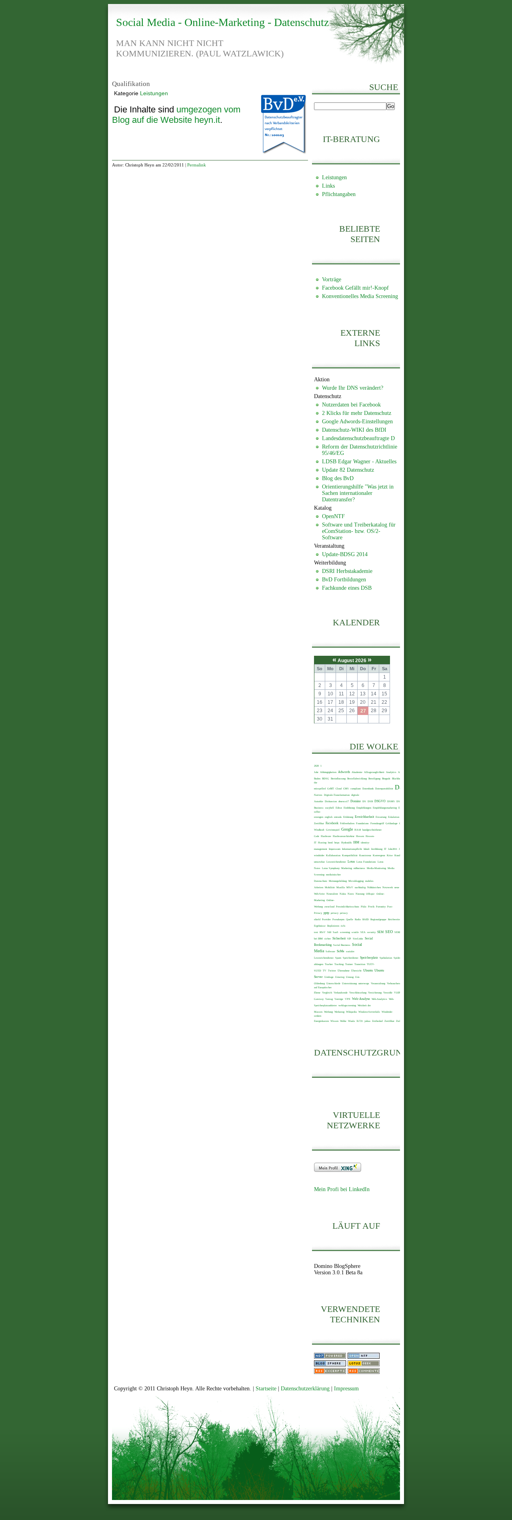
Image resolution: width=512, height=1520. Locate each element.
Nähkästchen (374, 887)
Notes (351, 893)
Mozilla (340, 887)
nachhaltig (360, 887)
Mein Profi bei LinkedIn (342, 1189)
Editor (339, 807)
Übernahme (344, 970)
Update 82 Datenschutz (348, 470)
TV (324, 970)
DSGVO (380, 801)
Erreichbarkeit (364, 817)
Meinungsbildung (338, 880)
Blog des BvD (338, 478)
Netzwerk (387, 887)
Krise (390, 855)
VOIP (397, 992)
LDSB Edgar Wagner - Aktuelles (359, 462)
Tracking (339, 964)
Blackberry (397, 778)
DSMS (391, 801)
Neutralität (332, 893)
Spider (397, 957)
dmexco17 (343, 801)
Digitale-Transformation (337, 794)
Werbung (328, 1011)
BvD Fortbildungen (344, 580)
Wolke (343, 1020)
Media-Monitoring (376, 868)
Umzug (350, 976)
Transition (359, 964)
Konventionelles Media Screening (360, 296)
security (371, 932)
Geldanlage (392, 823)
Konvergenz (379, 855)
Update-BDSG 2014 (345, 554)
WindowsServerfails (369, 1011)
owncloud (329, 906)
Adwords (344, 772)
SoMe (340, 951)
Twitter (332, 970)
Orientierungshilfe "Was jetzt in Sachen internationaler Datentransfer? (358, 493)
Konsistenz (365, 855)
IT (385, 848)
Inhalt (367, 848)
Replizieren (333, 925)
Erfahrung (348, 816)
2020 (316, 765)
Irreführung (376, 848)
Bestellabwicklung (357, 778)
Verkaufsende (341, 992)
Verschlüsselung (357, 992)
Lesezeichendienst (336, 861)
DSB (370, 801)
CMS (346, 788)
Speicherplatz (369, 957)
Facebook (332, 823)
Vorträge (331, 279)
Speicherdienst (350, 957)
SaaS (335, 932)
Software (330, 951)
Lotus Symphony (331, 868)
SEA (363, 932)
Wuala (351, 1020)
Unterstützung (349, 983)
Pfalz (363, 906)
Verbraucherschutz (396, 983)
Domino (355, 801)
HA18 (357, 829)
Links (328, 186)
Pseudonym (338, 919)
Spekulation (386, 957)
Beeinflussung (338, 778)
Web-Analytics (379, 998)
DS (364, 801)
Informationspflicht (352, 848)
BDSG (325, 778)
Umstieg (339, 976)
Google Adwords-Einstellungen (357, 422)
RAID (365, 919)
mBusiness (359, 868)
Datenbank (368, 788)
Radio (358, 919)
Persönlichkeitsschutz (347, 906)
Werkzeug (339, 1011)
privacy (334, 912)
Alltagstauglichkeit (374, 772)
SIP (349, 938)
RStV (323, 932)
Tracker (329, 964)
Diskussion (331, 801)
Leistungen (154, 93)
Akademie (357, 772)
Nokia (343, 893)
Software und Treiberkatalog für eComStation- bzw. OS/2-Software (359, 531)
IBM (356, 842)
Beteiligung (374, 778)
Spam (338, 957)
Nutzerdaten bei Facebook (351, 405)
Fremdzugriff (377, 823)
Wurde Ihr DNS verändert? (352, 388)
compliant (355, 788)
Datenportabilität (384, 788)
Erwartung (381, 816)
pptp (326, 913)
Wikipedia (351, 1011)
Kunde (397, 855)
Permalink (196, 164)
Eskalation (393, 816)
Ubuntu (368, 970)
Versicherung (375, 992)
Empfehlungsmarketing (385, 807)
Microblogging (356, 880)
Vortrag (329, 998)
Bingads (386, 778)
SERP (397, 932)
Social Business (341, 944)
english (328, 816)
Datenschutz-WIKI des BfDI (354, 430)
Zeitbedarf (377, 1020)
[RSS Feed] (330, 1372)
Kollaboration (333, 855)
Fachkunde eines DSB (347, 588)
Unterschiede (333, 983)
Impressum (334, 848)
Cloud (339, 788)
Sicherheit (339, 938)
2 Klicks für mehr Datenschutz (356, 413)
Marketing (346, 868)
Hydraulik (346, 842)
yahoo (367, 1020)
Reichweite (394, 919)
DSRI (399, 801)
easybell (329, 807)
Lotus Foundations (366, 861)
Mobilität (330, 887)
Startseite (266, 1389)
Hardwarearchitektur (343, 836)
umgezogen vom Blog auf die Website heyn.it (176, 114)
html (330, 842)
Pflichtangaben (339, 194)
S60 (329, 932)
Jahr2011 (392, 848)
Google (347, 829)
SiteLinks (358, 938)
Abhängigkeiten (328, 772)
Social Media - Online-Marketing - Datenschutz (222, 22)
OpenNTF (333, 516)
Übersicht (356, 970)
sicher (327, 938)
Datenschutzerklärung (305, 1389)
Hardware (326, 836)
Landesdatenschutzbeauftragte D (358, 438)
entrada (338, 816)
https (337, 842)
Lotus (351, 861)
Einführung (349, 807)
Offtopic (370, 893)
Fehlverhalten (347, 823)
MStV (349, 887)
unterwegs (363, 983)
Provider (326, 919)
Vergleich (327, 992)
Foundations (362, 823)
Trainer (349, 964)
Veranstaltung (378, 983)
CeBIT (330, 788)
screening (345, 932)
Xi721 (359, 1020)
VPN (347, 998)
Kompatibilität (350, 855)
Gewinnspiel (333, 829)
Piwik (371, 906)
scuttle (355, 932)
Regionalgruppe (378, 919)
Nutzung (360, 893)
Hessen (360, 836)
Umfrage (329, 976)
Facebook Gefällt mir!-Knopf (355, 288)
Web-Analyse (361, 999)
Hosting (322, 842)
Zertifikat (389, 1020)
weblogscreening (347, 1005)
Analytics (391, 772)
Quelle (349, 919)
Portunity (381, 906)
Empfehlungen (363, 807)
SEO (389, 931)
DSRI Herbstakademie (347, 571)
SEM (380, 932)
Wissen (334, 1020)
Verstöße (387, 992)
